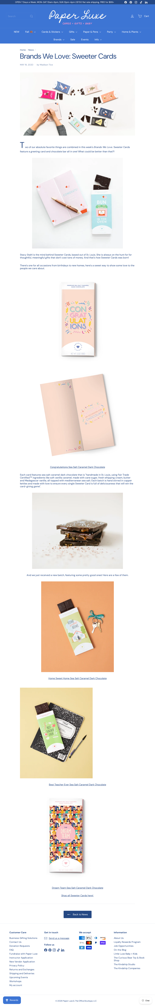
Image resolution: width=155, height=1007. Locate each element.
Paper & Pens (91, 31)
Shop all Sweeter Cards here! (77, 895)
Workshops (15, 981)
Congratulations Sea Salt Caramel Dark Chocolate (77, 467)
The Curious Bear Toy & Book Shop (129, 959)
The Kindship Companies (127, 968)
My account (15, 985)
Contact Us (15, 942)
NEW (16, 31)
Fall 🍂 (29, 31)
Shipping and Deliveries (21, 973)
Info (97, 39)
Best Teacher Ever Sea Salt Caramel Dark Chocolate (77, 784)
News (31, 50)
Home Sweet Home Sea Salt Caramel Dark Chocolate (77, 678)
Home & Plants (130, 31)
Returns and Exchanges (21, 969)
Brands (58, 39)
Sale (72, 39)
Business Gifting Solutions (23, 938)
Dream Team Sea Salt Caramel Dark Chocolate (77, 887)
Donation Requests (19, 945)
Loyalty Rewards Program (127, 942)
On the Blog (120, 949)
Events (85, 39)
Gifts (72, 31)
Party (110, 31)
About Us (119, 938)
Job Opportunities (124, 945)
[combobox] (20, 16)
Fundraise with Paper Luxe (23, 953)
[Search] (31, 16)
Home (23, 50)
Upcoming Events (18, 977)
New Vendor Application (22, 961)
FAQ (11, 949)
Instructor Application (21, 957)
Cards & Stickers (51, 31)
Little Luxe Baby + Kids (125, 953)
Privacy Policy (16, 965)
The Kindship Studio (124, 964)
